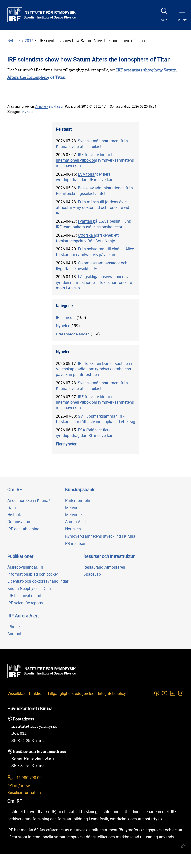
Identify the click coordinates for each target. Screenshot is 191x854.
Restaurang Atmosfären (104, 567)
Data (11, 507)
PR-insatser (75, 543)
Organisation (18, 521)
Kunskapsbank (79, 489)
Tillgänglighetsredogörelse (71, 693)
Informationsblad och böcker (32, 574)
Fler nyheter (66, 444)
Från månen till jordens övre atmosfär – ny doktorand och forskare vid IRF (92, 207)
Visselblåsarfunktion (25, 693)
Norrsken (73, 529)
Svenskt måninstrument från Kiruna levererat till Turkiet (92, 143)
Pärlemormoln (77, 500)
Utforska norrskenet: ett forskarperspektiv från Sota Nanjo (87, 237)
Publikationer (20, 556)
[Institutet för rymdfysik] (41, 14)
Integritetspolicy (112, 693)
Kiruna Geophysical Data (29, 588)
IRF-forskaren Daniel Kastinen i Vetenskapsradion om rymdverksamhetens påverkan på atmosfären (94, 369)
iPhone (13, 626)
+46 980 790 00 (27, 777)
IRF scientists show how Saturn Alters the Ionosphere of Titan (91, 40)
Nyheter (14, 40)
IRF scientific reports (25, 603)
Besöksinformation (24, 792)
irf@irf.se (21, 785)
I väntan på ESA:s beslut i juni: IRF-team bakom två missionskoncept (93, 223)
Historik (14, 514)
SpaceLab (92, 574)
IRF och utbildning (23, 529)
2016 (29, 40)
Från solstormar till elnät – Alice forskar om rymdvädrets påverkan (95, 251)
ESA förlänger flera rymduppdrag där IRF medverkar (84, 176)
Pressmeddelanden (73, 334)
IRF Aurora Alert (23, 616)
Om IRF (14, 489)
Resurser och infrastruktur (109, 556)
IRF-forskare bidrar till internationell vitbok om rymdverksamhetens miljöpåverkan (95, 160)
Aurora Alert (75, 521)
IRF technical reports (25, 595)
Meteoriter (74, 514)
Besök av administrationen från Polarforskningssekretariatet (94, 190)
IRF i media (66, 317)
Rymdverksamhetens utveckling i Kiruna (100, 536)
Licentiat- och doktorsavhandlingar (37, 581)
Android (14, 633)
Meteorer (73, 507)
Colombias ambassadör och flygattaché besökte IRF (91, 265)
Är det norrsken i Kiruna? (28, 500)
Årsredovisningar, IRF (25, 567)
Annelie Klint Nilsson (49, 106)
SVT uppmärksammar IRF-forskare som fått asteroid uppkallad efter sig (95, 418)
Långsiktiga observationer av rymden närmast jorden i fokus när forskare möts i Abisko (94, 282)
